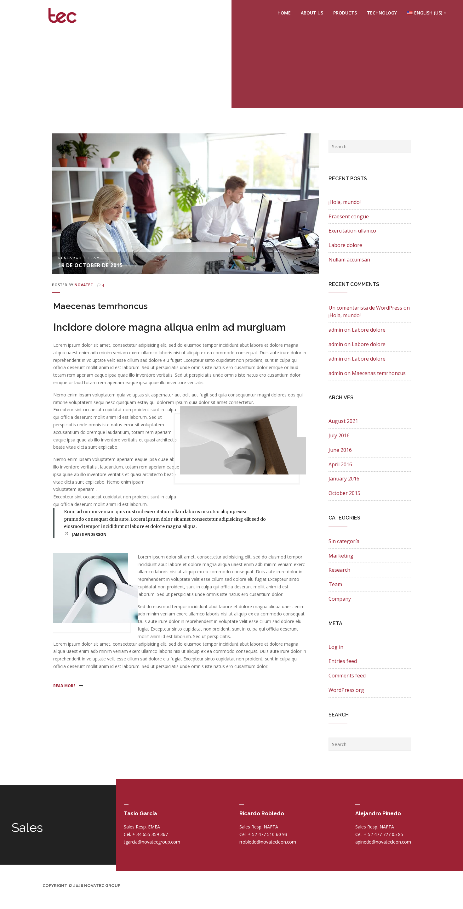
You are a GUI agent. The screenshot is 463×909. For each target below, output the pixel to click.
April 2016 (340, 464)
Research (70, 258)
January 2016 (344, 478)
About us (312, 13)
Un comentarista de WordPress (365, 307)
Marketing (341, 555)
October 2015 (344, 493)
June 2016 (340, 449)
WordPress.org (346, 690)
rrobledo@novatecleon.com (267, 842)
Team (94, 258)
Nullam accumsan (349, 259)
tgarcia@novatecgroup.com (152, 842)
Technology (382, 13)
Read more (65, 685)
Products (345, 13)
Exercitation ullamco (352, 230)
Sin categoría (344, 541)
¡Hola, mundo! (345, 202)
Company (340, 598)
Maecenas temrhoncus (100, 306)
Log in (336, 646)
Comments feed (347, 675)
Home (284, 13)
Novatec (83, 285)
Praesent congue (349, 216)
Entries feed (343, 661)
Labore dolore (345, 245)
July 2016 (339, 435)
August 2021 (343, 421)
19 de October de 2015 (90, 265)
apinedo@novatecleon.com (383, 842)
